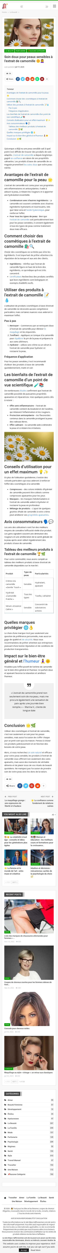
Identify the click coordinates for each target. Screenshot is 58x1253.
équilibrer (19, 338)
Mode (7, 932)
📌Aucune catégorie (36, 51)
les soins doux (30, 164)
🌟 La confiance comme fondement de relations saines (42, 803)
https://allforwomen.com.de (39, 1222)
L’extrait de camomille (23, 155)
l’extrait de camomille (19, 219)
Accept (24, 1250)
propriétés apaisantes (38, 514)
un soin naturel (35, 752)
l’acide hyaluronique (35, 210)
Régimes (11, 1146)
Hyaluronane (13, 1119)
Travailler (12, 1165)
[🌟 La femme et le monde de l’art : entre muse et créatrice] (15, 858)
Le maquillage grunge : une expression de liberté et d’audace (15, 803)
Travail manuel (14, 1160)
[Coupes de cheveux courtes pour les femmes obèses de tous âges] (29, 963)
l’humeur (31, 661)
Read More (35, 1250)
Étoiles (11, 1114)
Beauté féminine (15, 1105)
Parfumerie (20, 51)
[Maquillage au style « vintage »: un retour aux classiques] (29, 1053)
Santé (10, 1151)
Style (7, 978)
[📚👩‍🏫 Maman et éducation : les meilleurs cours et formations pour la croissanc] (42, 826)
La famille (9, 833)
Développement (14, 1109)
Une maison (13, 1170)
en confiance (16, 158)
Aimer (7, 864)
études (23, 390)
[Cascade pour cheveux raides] (29, 1009)
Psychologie (13, 1142)
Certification (15, 276)
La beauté (9, 51)
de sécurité (27, 639)
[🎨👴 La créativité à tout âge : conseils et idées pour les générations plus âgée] (15, 826)
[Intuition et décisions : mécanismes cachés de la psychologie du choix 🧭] (42, 858)
